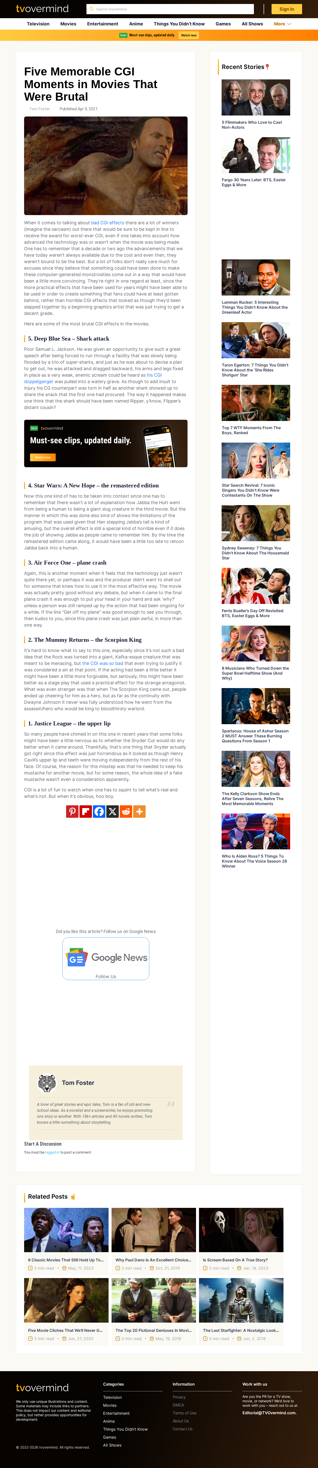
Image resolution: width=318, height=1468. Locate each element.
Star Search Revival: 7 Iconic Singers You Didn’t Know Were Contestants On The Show (250, 490)
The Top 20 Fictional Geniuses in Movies (154, 1330)
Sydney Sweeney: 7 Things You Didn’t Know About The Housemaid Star (255, 552)
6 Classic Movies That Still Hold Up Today (68, 1259)
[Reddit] (126, 811)
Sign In (286, 9)
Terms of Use (185, 1413)
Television (38, 23)
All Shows (252, 23)
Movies (68, 23)
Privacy (179, 1397)
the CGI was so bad (102, 663)
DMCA (178, 1405)
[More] (139, 811)
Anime (136, 23)
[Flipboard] (86, 811)
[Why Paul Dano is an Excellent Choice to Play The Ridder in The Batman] (154, 1230)
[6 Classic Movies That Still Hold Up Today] (66, 1230)
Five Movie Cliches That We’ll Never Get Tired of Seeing (80, 1330)
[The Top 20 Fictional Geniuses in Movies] (154, 1300)
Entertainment (102, 23)
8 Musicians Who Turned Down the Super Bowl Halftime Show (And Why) (255, 673)
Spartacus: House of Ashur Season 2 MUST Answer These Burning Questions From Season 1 (255, 735)
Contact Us (183, 1429)
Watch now (189, 35)
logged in (52, 1152)
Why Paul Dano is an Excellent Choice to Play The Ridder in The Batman (184, 1259)
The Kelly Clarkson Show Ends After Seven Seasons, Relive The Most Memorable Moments (252, 798)
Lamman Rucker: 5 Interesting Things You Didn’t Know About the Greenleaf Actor (255, 307)
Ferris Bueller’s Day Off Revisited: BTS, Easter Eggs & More (253, 613)
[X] (112, 811)
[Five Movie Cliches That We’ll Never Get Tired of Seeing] (66, 1300)
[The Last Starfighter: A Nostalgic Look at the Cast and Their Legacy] (241, 1300)
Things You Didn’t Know (179, 23)
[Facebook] (99, 811)
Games (223, 23)
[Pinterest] (72, 811)
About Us (181, 1421)
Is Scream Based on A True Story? (235, 1259)
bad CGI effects (107, 222)
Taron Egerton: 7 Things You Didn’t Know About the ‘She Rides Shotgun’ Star (255, 369)
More (279, 23)
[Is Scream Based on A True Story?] (241, 1230)
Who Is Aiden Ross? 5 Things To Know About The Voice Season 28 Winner (254, 861)
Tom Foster (39, 109)
